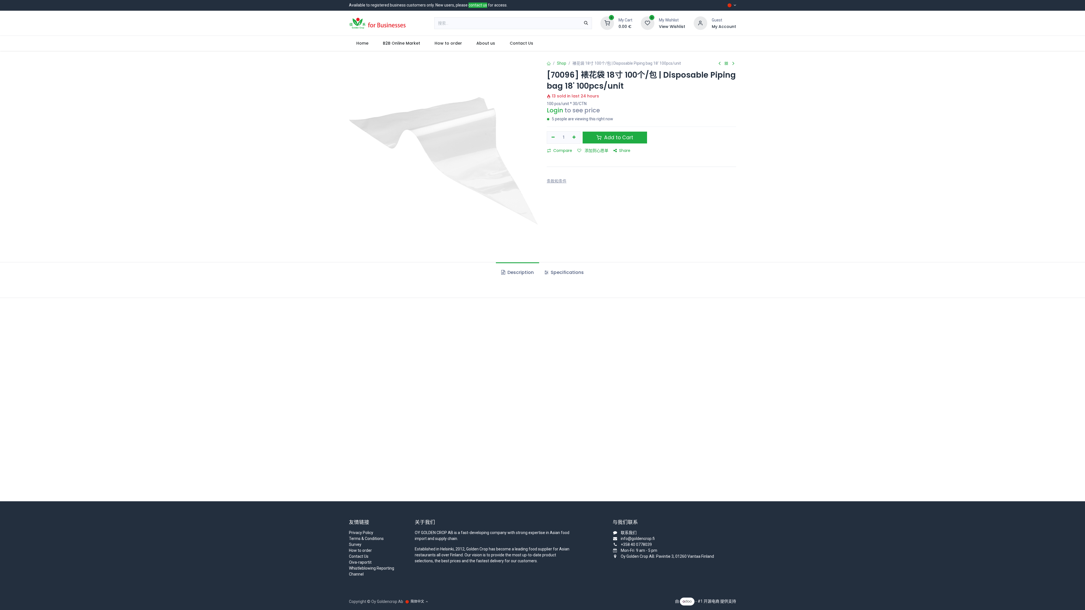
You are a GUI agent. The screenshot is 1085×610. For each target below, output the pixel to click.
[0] (607, 23)
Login (555, 110)
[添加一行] (574, 137)
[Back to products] (726, 64)
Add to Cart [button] (618, 137)
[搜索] (586, 23)
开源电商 (711, 601)
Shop (561, 63)
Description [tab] (520, 272)
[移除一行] (553, 137)
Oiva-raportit (360, 562)
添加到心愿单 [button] (595, 150)
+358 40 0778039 (636, 544)
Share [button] (624, 150)
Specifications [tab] (567, 272)
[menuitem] (362, 43)
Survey (355, 544)
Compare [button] (562, 150)
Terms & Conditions (366, 538)
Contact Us (358, 556)
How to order (360, 550)
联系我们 (629, 532)
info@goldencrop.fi (638, 538)
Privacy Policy (361, 532)
